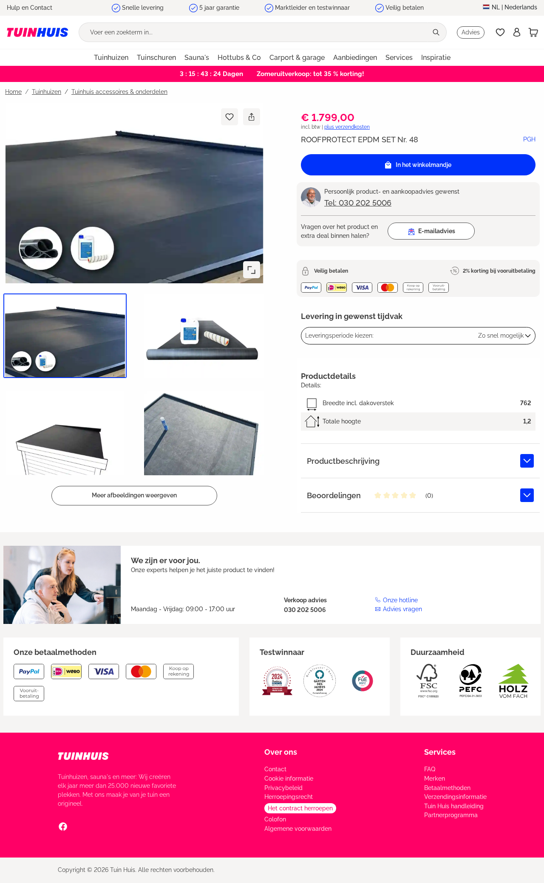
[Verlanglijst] (500, 32)
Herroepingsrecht (288, 796)
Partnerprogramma (451, 815)
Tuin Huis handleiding (454, 806)
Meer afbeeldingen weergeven (134, 495)
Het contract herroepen (300, 808)
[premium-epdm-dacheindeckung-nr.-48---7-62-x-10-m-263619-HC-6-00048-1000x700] (134, 193)
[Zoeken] (437, 32)
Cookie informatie (288, 778)
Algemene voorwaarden (298, 828)
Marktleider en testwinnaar (312, 7)
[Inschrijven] (516, 32)
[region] (132, 304)
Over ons (280, 752)
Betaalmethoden (447, 787)
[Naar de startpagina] (37, 32)
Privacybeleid (283, 787)
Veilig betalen (404, 7)
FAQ (429, 769)
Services (440, 752)
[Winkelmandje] (533, 32)
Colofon (275, 819)
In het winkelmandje (423, 164)
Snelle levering (143, 7)
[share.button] (251, 116)
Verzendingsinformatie (455, 796)
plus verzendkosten (347, 127)
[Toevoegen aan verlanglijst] (229, 116)
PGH (529, 139)
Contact (275, 769)
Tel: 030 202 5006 (357, 202)
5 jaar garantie (219, 7)
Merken (434, 778)
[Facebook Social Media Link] (63, 826)
